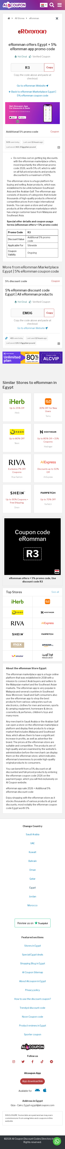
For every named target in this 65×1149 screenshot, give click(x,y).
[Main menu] (59, 5)
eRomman (34, 18)
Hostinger (48, 446)
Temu (48, 416)
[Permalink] (6, 338)
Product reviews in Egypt (32, 1025)
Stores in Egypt (32, 945)
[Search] (52, 5)
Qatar (33, 878)
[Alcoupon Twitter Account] (23, 1061)
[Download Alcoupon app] (32, 113)
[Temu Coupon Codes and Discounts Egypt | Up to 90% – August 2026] (48, 401)
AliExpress (48, 477)
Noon (17, 443)
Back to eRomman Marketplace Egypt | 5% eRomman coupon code (33, 93)
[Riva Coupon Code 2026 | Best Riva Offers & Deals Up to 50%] (17, 462)
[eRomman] (32, 31)
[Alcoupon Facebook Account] (32, 1061)
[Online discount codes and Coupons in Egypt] (9, 18)
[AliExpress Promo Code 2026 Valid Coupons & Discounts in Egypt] (48, 462)
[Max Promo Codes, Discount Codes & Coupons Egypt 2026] (17, 645)
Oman (32, 870)
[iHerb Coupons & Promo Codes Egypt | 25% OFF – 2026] (17, 401)
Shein (17, 507)
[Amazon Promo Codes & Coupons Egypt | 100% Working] (47, 645)
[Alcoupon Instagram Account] (13, 1061)
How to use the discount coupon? (32, 999)
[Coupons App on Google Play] (37, 1091)
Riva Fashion (17, 477)
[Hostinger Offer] (32, 358)
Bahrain (32, 861)
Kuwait (32, 852)
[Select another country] (44, 5)
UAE (32, 843)
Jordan (32, 896)
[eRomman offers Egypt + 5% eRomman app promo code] (32, 546)
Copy (49, 67)
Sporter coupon (32, 1034)
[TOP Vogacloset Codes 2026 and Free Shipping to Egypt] (47, 655)
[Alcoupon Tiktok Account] (42, 1061)
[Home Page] (14, 5)
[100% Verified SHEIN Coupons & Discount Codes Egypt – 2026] (17, 492)
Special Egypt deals (32, 954)
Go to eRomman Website (31, 85)
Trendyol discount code (32, 1008)
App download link (32, 1081)
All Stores (19, 18)
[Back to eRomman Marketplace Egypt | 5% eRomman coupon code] (57, 19)
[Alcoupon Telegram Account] (51, 1061)
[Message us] (57, 1141)
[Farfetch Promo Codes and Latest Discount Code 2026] (48, 492)
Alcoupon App (32, 1073)
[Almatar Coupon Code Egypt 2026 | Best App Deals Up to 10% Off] (17, 655)
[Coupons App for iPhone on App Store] (44, 1091)
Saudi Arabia (32, 834)
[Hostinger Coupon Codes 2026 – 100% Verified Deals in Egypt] (48, 431)
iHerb (17, 413)
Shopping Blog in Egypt (32, 963)
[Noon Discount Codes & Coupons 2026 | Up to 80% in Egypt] (17, 431)
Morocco (33, 905)
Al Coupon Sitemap (32, 972)
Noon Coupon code (32, 1016)
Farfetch (48, 504)
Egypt (33, 887)
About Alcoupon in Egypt (32, 981)
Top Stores (14, 592)
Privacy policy (32, 990)
